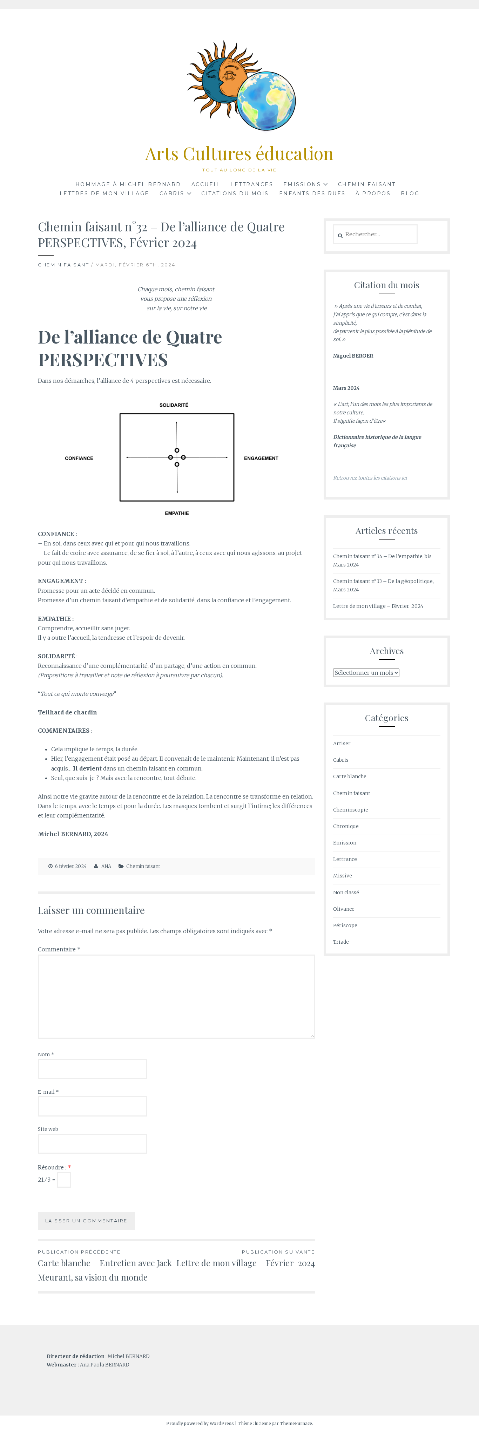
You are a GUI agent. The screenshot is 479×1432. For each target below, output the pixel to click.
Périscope (345, 925)
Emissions (302, 184)
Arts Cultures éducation (239, 153)
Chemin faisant (367, 184)
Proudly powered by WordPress (200, 1423)
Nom (46, 1054)
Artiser (342, 743)
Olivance (344, 909)
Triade (341, 942)
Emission (344, 843)
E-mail (48, 1092)
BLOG (410, 193)
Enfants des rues (312, 193)
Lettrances (251, 184)
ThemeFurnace (296, 1423)
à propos (373, 193)
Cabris (341, 760)
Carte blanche (349, 776)
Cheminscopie (350, 810)
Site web (48, 1129)
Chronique (346, 826)
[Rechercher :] (375, 234)
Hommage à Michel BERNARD (128, 184)
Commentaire (59, 949)
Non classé (346, 892)
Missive (342, 876)
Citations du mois (235, 193)
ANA (106, 866)
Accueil (206, 184)
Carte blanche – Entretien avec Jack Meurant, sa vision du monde (105, 1266)
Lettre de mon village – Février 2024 (245, 1258)
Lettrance (345, 859)
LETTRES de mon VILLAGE (104, 193)
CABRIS (172, 193)
